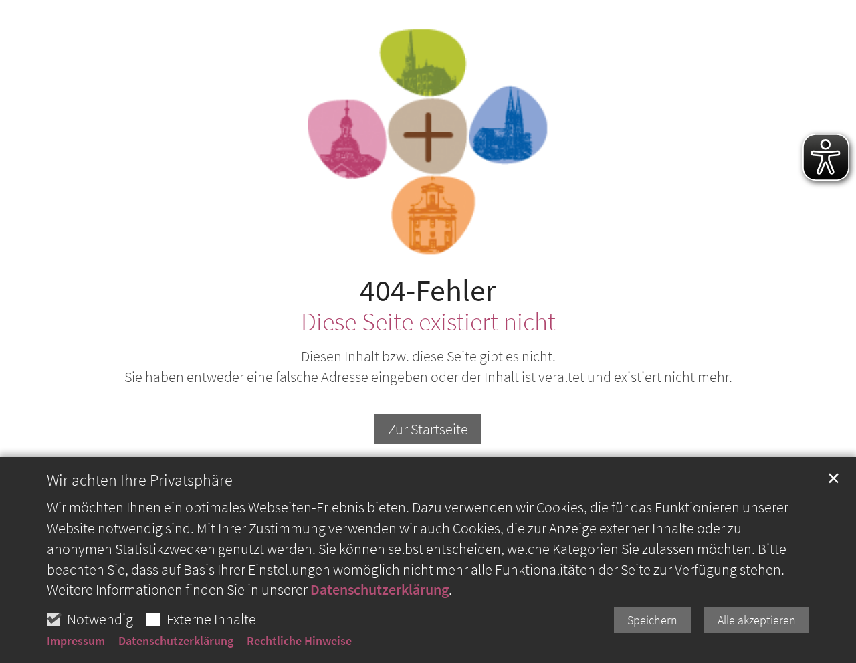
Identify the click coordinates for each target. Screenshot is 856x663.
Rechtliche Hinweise (299, 641)
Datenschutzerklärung (379, 589)
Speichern (652, 620)
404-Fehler (428, 291)
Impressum (76, 641)
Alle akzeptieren (757, 620)
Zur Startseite (428, 428)
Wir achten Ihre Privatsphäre (140, 480)
